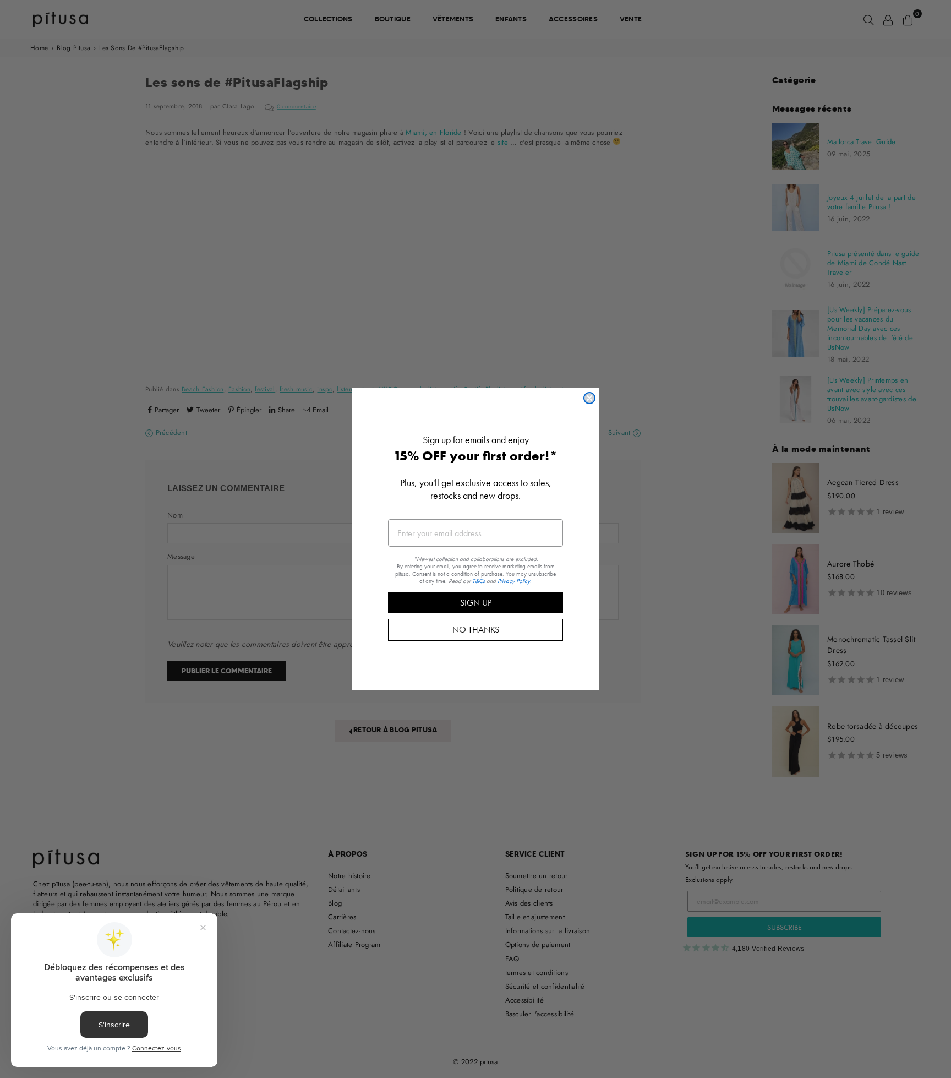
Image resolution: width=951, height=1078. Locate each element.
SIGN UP (475, 602)
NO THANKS (475, 629)
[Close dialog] (589, 398)
